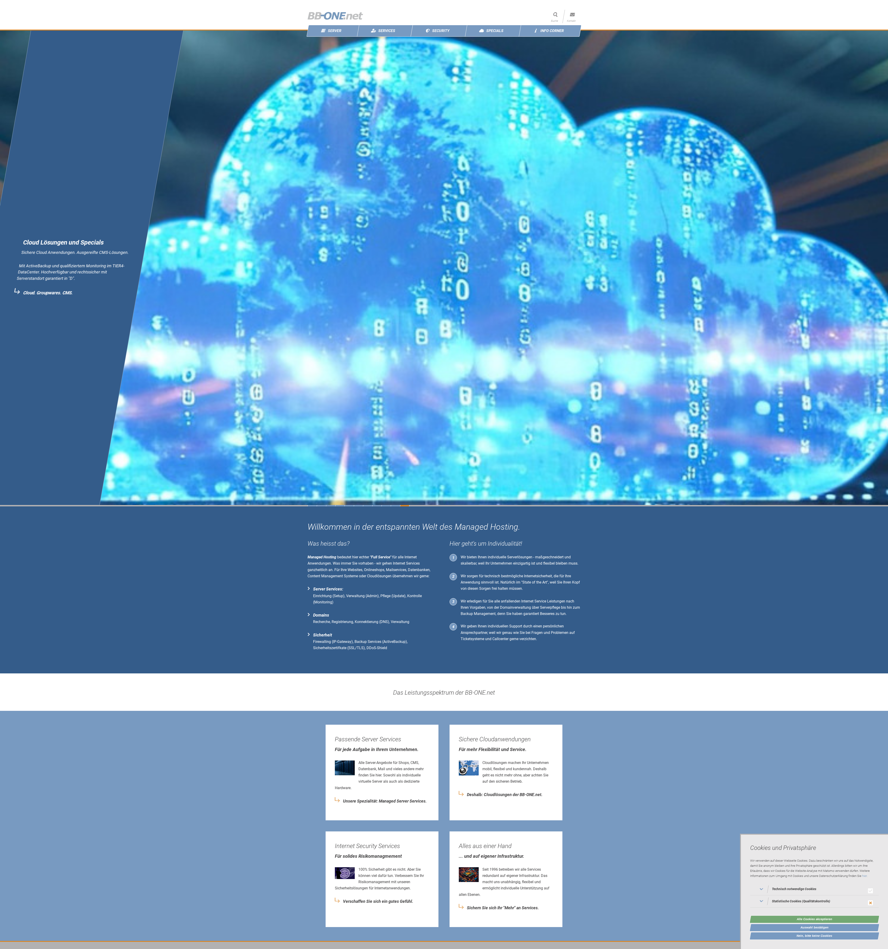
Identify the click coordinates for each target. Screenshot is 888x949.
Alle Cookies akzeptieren (814, 919)
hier (864, 876)
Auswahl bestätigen (814, 927)
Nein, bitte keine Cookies (814, 935)
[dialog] (814, 891)
